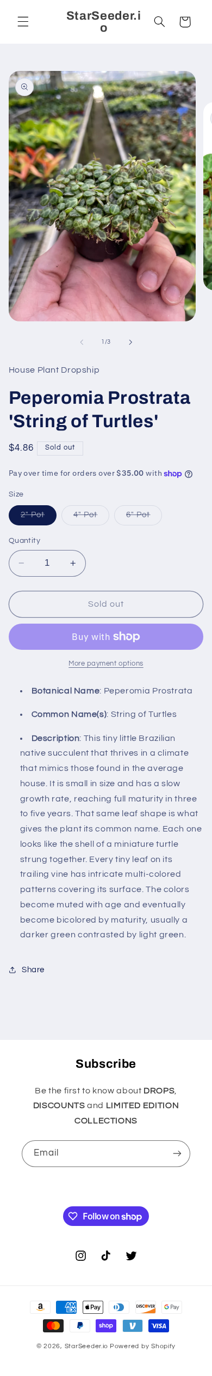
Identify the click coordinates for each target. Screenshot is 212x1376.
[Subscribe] (177, 1153)
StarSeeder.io (87, 1346)
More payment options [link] (106, 663)
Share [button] (33, 970)
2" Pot (39, 517)
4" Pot (91, 517)
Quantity (24, 541)
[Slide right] (130, 342)
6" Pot (144, 517)
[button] (22, 21)
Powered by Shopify (143, 1346)
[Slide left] (81, 342)
